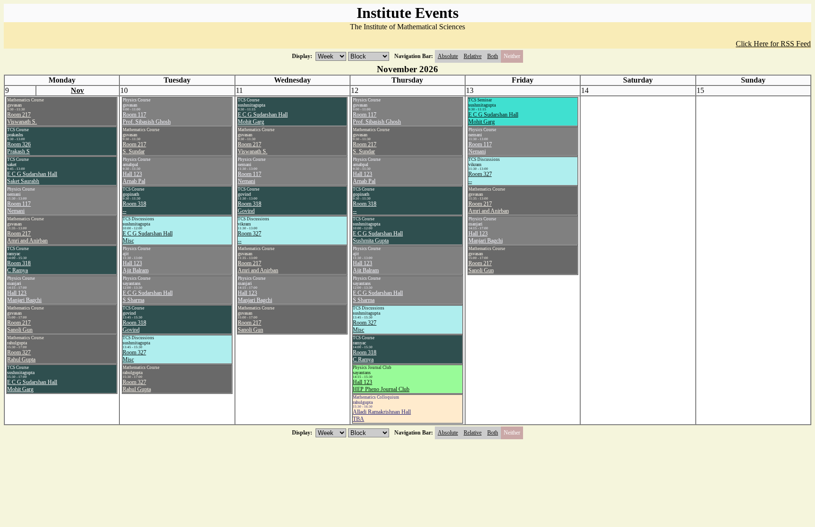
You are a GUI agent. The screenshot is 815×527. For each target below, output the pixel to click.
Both (492, 56)
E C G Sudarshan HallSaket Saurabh (32, 177)
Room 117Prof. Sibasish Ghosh (147, 118)
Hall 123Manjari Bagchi (24, 296)
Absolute (448, 56)
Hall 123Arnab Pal (134, 177)
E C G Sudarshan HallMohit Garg (32, 386)
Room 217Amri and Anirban (27, 237)
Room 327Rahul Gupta (21, 356)
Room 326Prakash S (19, 148)
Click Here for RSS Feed (773, 44)
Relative (473, 56)
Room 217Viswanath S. (22, 118)
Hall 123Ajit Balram (136, 267)
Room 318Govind (134, 326)
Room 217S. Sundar (134, 148)
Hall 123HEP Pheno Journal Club (381, 386)
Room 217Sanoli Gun (20, 326)
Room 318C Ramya (19, 267)
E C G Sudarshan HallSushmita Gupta (378, 237)
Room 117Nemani (19, 207)
